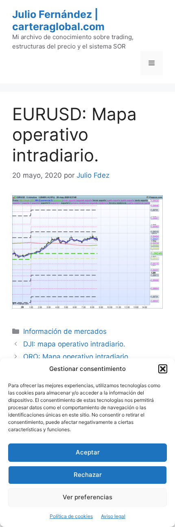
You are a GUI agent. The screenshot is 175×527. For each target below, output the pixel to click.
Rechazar (88, 474)
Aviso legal (113, 516)
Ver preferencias (87, 497)
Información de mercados (65, 331)
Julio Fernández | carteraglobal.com (58, 20)
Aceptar (88, 452)
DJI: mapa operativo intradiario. (74, 344)
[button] (163, 369)
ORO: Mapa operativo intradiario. (76, 357)
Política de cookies (71, 516)
